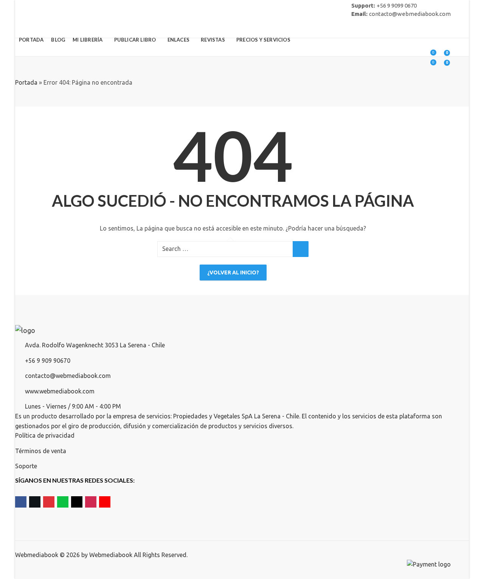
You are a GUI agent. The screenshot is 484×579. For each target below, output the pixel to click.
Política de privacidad (44, 435)
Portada (26, 82)
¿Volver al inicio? (233, 272)
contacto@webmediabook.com (68, 375)
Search (301, 249)
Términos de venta (40, 450)
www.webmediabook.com (60, 391)
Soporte (26, 466)
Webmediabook (110, 554)
